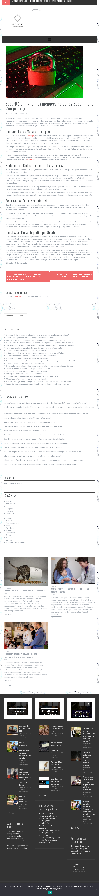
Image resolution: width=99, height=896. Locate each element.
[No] (96, 889)
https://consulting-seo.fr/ (50, 838)
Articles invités (79, 864)
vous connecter (21, 296)
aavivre (6, 418)
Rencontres (10, 533)
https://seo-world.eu (48, 818)
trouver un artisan (10, 464)
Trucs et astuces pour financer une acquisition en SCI (26, 350)
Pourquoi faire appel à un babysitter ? (24, 799)
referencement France (12, 456)
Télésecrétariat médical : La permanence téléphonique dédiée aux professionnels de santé (40, 345)
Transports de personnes (15, 542)
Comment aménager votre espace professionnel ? (42, 456)
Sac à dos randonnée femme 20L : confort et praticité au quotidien (31, 356)
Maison (9, 518)
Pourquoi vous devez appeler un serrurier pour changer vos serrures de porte (51, 452)
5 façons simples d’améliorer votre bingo (57, 728)
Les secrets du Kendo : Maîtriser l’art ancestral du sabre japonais (30, 371)
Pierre (6, 431)
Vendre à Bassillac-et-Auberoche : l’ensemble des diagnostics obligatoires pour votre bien (47, 2)
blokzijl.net (31, 160)
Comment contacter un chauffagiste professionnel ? (31, 418)
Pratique (9, 530)
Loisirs (8, 516)
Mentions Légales (80, 862)
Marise (24, 113)
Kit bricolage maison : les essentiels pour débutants (25, 363)
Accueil (76, 860)
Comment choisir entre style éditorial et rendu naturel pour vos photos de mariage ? (37, 335)
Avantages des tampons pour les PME (25, 728)
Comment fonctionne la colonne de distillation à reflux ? (36, 422)
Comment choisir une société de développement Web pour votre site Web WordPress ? (59, 403)
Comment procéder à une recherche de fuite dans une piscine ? (39, 426)
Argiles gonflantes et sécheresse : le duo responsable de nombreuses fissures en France (25, 777)
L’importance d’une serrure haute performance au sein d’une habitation (39, 435)
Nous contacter (79, 867)
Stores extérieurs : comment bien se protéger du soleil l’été (28, 369)
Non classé (10, 528)
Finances (9, 511)
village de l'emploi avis (12, 452)
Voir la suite (9, 614)
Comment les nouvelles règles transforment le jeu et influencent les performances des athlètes (42, 361)
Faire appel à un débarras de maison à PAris (56, 764)
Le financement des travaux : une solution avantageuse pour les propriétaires (35, 353)
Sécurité (10, 263)
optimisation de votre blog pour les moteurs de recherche (56, 746)
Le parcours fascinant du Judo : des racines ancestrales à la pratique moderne (22, 655)
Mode (8, 525)
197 (9, 686)
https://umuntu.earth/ (17, 841)
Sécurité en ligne (22, 263)
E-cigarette (10, 509)
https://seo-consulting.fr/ (50, 830)
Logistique (10, 513)
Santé (8, 535)
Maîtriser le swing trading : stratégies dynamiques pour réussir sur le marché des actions (39, 382)
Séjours (9, 540)
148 (12, 813)
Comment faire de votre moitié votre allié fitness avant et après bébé (32, 376)
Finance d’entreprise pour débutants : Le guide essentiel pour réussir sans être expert (38, 384)
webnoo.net (8, 882)
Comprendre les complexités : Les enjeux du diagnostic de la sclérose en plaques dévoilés (39, 366)
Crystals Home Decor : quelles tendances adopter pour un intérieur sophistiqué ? (36, 340)
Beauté (9, 506)
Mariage (9, 521)
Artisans (9, 501)
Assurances (10, 504)
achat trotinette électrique (14, 460)
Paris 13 (7, 435)
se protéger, (30, 136)
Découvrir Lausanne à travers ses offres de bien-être (69, 414)
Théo (6, 447)
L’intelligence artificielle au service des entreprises (24, 374)
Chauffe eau (8, 422)
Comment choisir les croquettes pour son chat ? (24, 590)
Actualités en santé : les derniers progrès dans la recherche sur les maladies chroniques (24, 277)
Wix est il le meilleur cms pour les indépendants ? (28, 431)
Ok (50, 892)
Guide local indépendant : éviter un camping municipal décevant (30, 338)
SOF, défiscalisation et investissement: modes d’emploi (26, 379)
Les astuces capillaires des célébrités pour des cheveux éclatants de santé (34, 348)
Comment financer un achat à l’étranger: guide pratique (27, 358)
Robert (6, 439)
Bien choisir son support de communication (56, 781)
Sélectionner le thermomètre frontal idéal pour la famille (25, 414)
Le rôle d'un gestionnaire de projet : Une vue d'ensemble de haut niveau (30, 407)
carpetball (7, 443)
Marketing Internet (13, 523)
